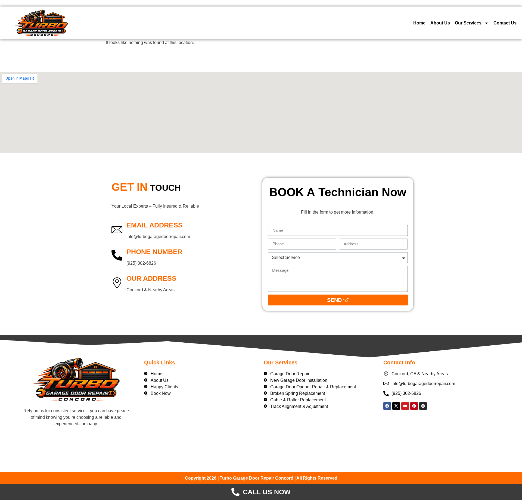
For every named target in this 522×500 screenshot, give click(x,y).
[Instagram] (423, 406)
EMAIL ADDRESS (154, 225)
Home (419, 23)
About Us (440, 23)
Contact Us (505, 23)
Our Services (468, 23)
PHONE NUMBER (154, 251)
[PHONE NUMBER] (116, 256)
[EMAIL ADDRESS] (116, 229)
